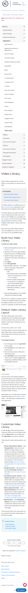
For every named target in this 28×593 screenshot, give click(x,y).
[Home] (11, 6)
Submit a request (21, 550)
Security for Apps (11, 528)
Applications (22, 10)
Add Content (21, 396)
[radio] (8, 543)
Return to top (5, 555)
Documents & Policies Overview (10, 572)
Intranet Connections (6, 10)
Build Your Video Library (11, 194)
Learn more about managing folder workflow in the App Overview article (15, 495)
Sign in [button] (24, 4)
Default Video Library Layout (12, 197)
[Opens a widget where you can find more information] (21, 590)
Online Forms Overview (8, 575)
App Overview (10, 524)
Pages (3, 578)
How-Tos (15, 10)
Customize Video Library (11, 200)
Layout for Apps (10, 526)
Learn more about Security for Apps (15, 486)
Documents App (8, 207)
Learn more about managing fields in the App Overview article (15, 464)
